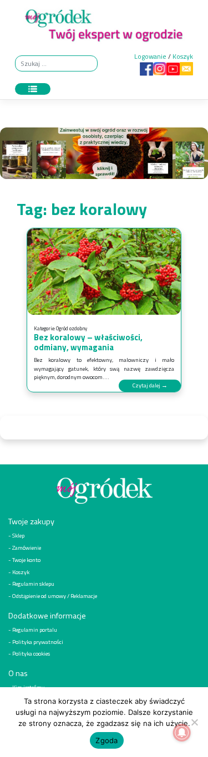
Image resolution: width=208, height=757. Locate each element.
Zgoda (106, 740)
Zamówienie (26, 547)
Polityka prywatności (37, 641)
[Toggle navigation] (32, 89)
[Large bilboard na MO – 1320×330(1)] (104, 156)
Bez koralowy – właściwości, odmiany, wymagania (88, 342)
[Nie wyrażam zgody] (194, 722)
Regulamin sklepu (33, 583)
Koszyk (183, 56)
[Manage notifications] (182, 732)
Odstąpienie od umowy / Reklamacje (54, 595)
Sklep (18, 535)
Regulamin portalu (34, 629)
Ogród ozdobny (71, 328)
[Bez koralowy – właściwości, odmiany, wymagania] (104, 271)
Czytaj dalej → (150, 385)
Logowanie (150, 56)
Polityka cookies (31, 653)
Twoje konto (26, 559)
